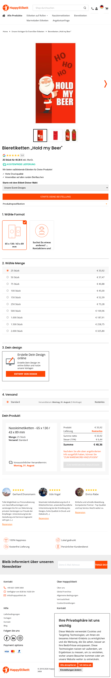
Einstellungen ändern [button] (71, 670)
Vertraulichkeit (63, 599)
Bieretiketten (80, 15)
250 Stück (16, 304)
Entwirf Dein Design (25, 373)
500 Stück (16, 310)
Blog (5, 625)
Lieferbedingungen (12, 614)
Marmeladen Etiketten (37, 20)
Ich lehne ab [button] (85, 665)
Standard (15, 401)
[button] (105, 83)
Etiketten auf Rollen (36, 15)
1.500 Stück (17, 324)
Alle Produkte (14, 15)
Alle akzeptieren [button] (68, 665)
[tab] (55, 204)
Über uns (61, 587)
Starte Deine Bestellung (55, 196)
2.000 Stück (17, 330)
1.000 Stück (17, 317)
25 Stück (15, 270)
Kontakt (7, 622)
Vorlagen (7, 618)
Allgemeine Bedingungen (67, 595)
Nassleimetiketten (61, 15)
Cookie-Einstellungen (66, 603)
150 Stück (16, 297)
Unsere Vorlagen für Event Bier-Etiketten (28, 31)
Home (5, 31)
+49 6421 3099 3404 (15, 587)
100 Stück (16, 290)
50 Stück (15, 277)
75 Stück (15, 283)
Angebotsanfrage (61, 20)
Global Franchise (64, 591)
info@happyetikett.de (16, 595)
